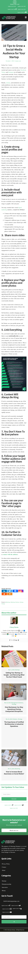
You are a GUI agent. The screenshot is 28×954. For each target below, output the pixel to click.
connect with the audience (10, 554)
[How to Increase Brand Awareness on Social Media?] (14, 757)
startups (8, 83)
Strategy (3, 603)
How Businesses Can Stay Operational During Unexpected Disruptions (14, 709)
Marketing (8, 602)
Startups (21, 602)
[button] (14, 799)
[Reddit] (4, 594)
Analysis (15, 719)
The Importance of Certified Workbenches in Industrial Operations (14, 724)
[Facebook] (15, 591)
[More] (9, 594)
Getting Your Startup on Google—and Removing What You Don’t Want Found (14, 675)
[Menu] (26, 17)
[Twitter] (9, 591)
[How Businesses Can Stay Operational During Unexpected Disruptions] (14, 691)
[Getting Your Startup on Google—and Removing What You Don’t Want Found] (14, 658)
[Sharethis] (18, 640)
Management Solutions (17, 702)
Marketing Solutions (15, 602)
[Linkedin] (4, 591)
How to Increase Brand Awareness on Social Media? (14, 773)
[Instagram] (20, 591)
